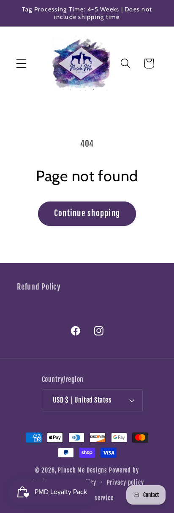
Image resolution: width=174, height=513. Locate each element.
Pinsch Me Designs (82, 470)
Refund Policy (39, 286)
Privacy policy (125, 482)
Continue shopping (87, 213)
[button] (21, 63)
